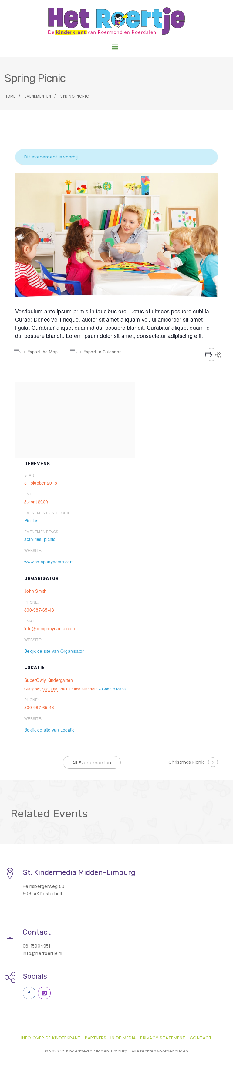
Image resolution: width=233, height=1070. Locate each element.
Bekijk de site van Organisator (54, 651)
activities (33, 539)
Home (10, 96)
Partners (95, 1038)
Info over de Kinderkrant (51, 1038)
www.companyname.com (49, 561)
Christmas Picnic (186, 762)
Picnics (31, 520)
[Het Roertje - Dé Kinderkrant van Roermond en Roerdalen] (116, 21)
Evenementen (38, 96)
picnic (50, 539)
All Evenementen (91, 763)
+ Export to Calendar (100, 351)
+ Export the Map (40, 351)
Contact (201, 1038)
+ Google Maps (112, 688)
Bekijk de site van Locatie (49, 730)
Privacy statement (162, 1038)
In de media (123, 1038)
